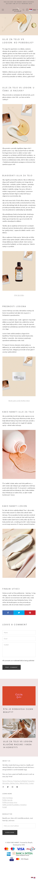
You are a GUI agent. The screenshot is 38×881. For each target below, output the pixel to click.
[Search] (23, 10)
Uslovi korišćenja (7, 798)
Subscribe (9, 832)
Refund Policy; (24, 783)
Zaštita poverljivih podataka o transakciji (14, 805)
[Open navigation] (3, 9)
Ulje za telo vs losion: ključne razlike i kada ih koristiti (18, 744)
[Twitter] (8, 787)
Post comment (11, 667)
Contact (31, 783)
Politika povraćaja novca (9, 802)
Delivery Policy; (15, 783)
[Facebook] (3, 787)
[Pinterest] (17, 787)
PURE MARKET (15, 843)
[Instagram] (12, 787)
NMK (23, 845)
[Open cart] (27, 10)
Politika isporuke (7, 800)
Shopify (30, 843)
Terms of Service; (7, 781)
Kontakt (4, 807)
